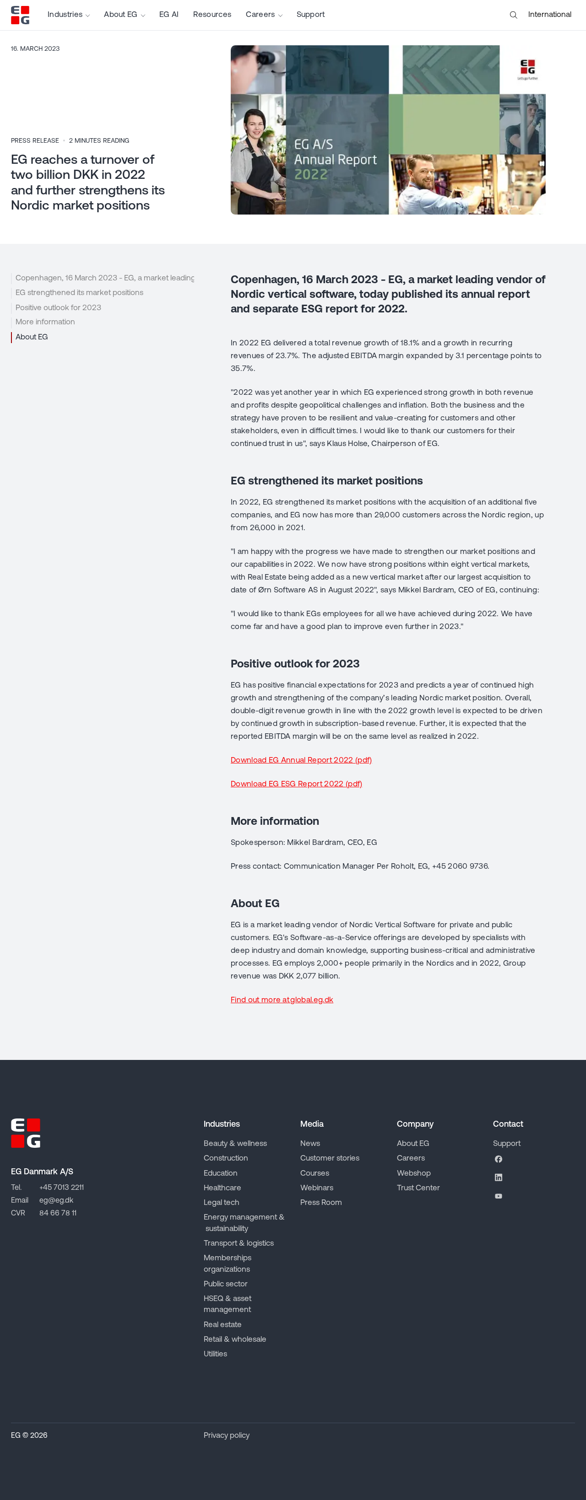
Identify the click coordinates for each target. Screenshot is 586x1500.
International (549, 15)
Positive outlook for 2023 (58, 308)
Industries (65, 15)
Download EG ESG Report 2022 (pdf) (297, 784)
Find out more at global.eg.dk (282, 1000)
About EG (121, 15)
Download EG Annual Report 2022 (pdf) (301, 760)
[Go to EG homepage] (20, 15)
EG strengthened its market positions (79, 293)
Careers (260, 15)
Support (311, 15)
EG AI (169, 15)
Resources (212, 15)
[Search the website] (513, 15)
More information (45, 322)
